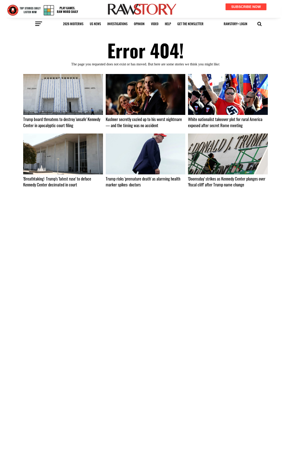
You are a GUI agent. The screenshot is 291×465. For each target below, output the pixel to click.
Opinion (139, 23)
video (154, 23)
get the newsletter (190, 23)
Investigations (117, 23)
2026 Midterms (73, 23)
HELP (168, 23)
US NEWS (95, 23)
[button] (259, 23)
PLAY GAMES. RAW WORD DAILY (67, 10)
